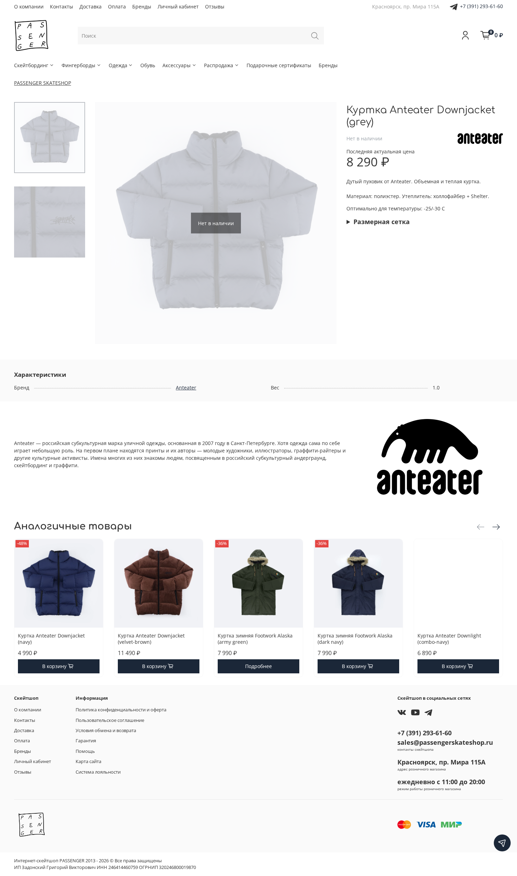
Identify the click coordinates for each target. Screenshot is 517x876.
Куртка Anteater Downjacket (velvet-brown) (151, 638)
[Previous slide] (107, 223)
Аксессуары (176, 65)
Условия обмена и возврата (106, 731)
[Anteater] (480, 137)
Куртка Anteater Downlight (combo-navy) (449, 638)
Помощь (85, 751)
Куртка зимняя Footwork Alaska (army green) (255, 638)
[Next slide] (324, 223)
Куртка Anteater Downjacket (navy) (51, 638)
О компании (29, 6)
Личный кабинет (178, 6)
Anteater (186, 387)
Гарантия (86, 741)
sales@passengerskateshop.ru (445, 742)
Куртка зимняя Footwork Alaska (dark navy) (355, 638)
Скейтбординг (31, 65)
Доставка (90, 6)
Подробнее (258, 666)
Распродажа (218, 65)
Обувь (147, 65)
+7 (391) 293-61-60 (481, 6)
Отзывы (214, 6)
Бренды (141, 6)
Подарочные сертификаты (279, 65)
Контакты (61, 6)
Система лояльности (98, 772)
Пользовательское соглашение (110, 720)
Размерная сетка (381, 221)
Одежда (118, 65)
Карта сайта (88, 761)
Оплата (117, 6)
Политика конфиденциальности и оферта (121, 710)
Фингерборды (78, 65)
